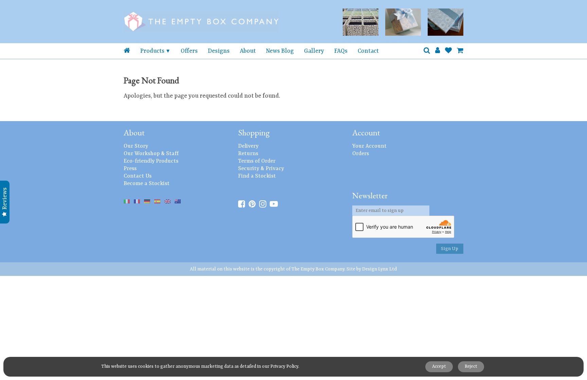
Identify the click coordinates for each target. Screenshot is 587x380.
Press (130, 169)
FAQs (341, 51)
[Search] (427, 51)
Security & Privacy (261, 169)
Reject (471, 366)
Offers (189, 51)
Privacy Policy (284, 366)
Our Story (136, 146)
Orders (360, 154)
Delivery (248, 146)
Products (152, 51)
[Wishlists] (448, 51)
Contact (368, 51)
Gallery (314, 51)
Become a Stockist (147, 184)
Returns (248, 154)
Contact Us (138, 176)
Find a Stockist (257, 176)
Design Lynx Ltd (379, 269)
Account (366, 132)
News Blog (280, 51)
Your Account (369, 146)
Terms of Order (256, 161)
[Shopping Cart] (460, 51)
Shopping (254, 132)
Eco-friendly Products (151, 161)
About (248, 51)
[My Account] (437, 51)
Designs (219, 51)
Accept (439, 366)
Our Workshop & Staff (151, 154)
